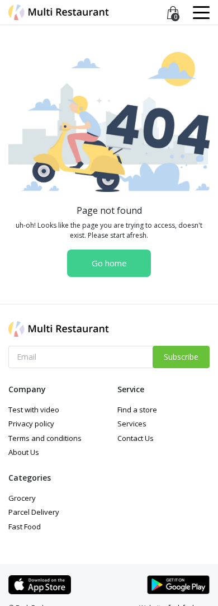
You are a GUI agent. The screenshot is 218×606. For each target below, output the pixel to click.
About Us (23, 452)
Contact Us (135, 438)
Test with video (33, 410)
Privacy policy (31, 424)
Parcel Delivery (33, 512)
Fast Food (24, 527)
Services (131, 424)
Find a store (137, 410)
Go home (109, 263)
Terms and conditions (45, 438)
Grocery (22, 498)
